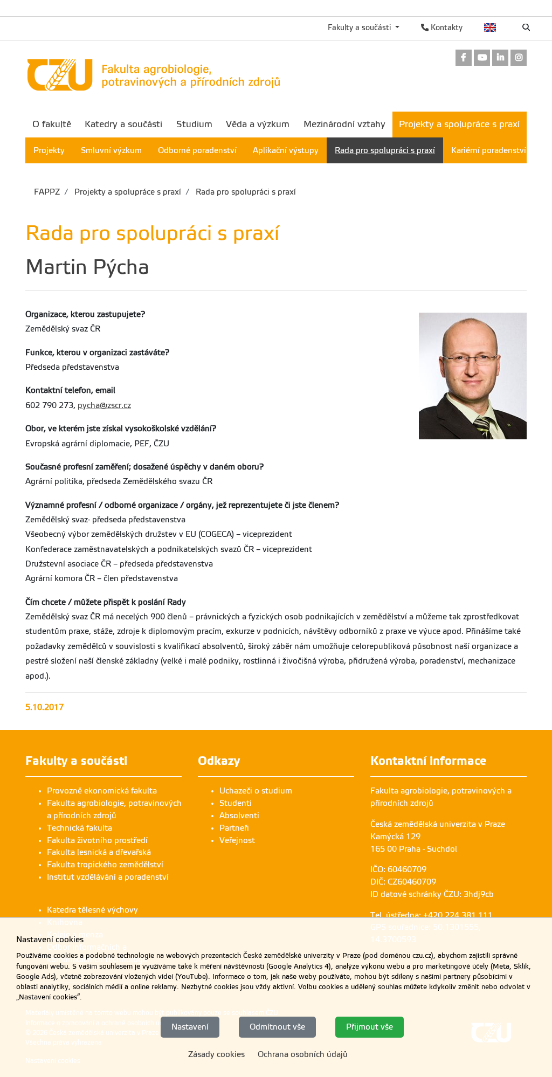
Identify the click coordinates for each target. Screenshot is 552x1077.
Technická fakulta (79, 828)
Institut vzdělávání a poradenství (108, 877)
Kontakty (446, 27)
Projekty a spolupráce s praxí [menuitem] (459, 124)
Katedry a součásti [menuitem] (123, 124)
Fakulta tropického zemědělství (105, 864)
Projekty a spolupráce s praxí (126, 192)
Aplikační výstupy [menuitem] (286, 150)
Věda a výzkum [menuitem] (257, 124)
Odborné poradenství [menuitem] (197, 150)
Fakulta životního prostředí (97, 840)
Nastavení (190, 1027)
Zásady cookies (216, 1054)
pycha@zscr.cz (104, 405)
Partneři (234, 828)
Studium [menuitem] (194, 124)
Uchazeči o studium (255, 790)
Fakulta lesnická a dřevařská (99, 852)
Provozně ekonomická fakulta (102, 790)
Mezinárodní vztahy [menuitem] (344, 124)
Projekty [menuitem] (49, 150)
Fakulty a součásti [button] (360, 27)
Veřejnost (237, 840)
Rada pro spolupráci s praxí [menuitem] (385, 150)
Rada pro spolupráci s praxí (245, 192)
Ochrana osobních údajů (303, 1054)
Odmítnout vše (277, 1027)
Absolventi (239, 815)
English (490, 27)
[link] (464, 58)
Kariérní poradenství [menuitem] (488, 150)
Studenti (235, 803)
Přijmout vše (369, 1027)
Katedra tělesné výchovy (92, 910)
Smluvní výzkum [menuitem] (111, 150)
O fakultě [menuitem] (51, 124)
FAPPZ (47, 192)
